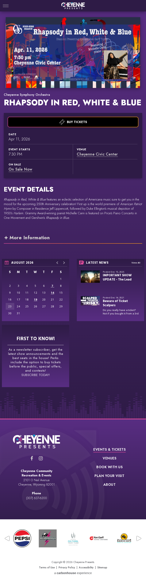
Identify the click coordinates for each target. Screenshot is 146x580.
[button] (57, 262)
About (109, 485)
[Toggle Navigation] (6, 6)
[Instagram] (41, 458)
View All (136, 262)
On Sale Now (20, 169)
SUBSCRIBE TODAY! (35, 375)
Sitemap (102, 567)
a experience (73, 573)
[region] (35, 290)
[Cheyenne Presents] (73, 5)
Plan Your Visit (109, 476)
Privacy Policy (67, 567)
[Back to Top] (136, 567)
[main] (73, 218)
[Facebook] (31, 458)
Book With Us (109, 467)
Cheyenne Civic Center (97, 154)
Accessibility (86, 567)
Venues (109, 459)
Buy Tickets (77, 122)
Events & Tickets (109, 450)
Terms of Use (47, 567)
